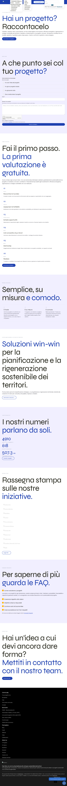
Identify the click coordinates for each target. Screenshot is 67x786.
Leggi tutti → (7, 552)
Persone (4, 752)
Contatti (4, 705)
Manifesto (4, 747)
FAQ (3, 700)
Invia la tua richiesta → (8, 265)
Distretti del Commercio (13, 9)
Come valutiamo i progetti (13, 591)
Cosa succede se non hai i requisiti (15, 610)
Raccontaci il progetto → (9, 38)
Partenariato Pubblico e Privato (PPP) (10, 712)
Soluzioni (4, 750)
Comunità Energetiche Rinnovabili (16, 3)
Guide (25, 1)
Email (46, 1)
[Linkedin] (56, 782)
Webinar (26, 2)
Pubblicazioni (27, 5)
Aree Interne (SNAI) (15, 5)
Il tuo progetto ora (6, 695)
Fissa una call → (7, 678)
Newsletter (26, 9)
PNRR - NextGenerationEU (8, 710)
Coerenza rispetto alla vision (13, 599)
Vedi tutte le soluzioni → (9, 397)
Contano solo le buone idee (13, 606)
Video (25, 4)
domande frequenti (28, 613)
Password (46, 3)
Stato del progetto (5, 79)
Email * (3, 96)
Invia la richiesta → (33, 124)
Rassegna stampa (6, 757)
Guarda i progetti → (8, 458)
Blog (3, 727)
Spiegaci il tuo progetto (6, 101)
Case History (27, 7)
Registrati (59, 6)
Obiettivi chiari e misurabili (13, 603)
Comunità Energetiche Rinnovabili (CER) (11, 715)
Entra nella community (7, 702)
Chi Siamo (4, 745)
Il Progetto (4, 742)
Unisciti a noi (5, 755)
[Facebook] (54, 782)
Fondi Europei (14, 7)
